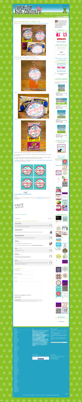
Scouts (42, 341)
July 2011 (15, 375)
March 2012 (16, 366)
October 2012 (16, 360)
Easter (33, 336)
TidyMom (17, 241)
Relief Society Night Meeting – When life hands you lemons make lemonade (58, 333)
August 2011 (16, 374)
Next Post (50, 218)
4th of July (34, 330)
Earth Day (47, 335)
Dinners (47, 334)
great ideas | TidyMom (19, 235)
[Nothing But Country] (41, 10)
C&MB (26, 23)
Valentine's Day (37, 344)
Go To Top (66, 393)
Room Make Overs (35, 341)
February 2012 (16, 367)
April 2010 (15, 385)
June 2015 (15, 335)
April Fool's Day (42, 330)
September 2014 (16, 340)
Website (15, 277)
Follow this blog (41, 358)
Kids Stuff (34, 340)
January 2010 (16, 388)
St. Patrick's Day (37, 342)
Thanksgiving (41, 343)
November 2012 (16, 359)
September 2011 (16, 373)
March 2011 (16, 379)
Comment (15, 281)
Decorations (36, 334)
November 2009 (16, 390)
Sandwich (39, 341)
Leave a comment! (23, 214)
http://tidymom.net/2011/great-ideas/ (37, 245)
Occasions (41, 16)
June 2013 (15, 352)
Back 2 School (46, 330)
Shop (55, 16)
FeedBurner (63, 54)
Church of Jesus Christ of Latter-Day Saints (57, 356)
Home (15, 16)
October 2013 (16, 348)
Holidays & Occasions (34, 18)
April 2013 (15, 354)
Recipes (45, 16)
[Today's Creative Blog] (58, 221)
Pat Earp (16, 253)
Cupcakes (34, 333)
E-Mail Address (18, 273)
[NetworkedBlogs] (41, 357)
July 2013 (15, 351)
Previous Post (17, 218)
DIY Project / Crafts (24, 18)
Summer (41, 342)
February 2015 (16, 338)
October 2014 (16, 339)
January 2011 (16, 380)
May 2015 (15, 336)
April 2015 (15, 337)
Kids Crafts (45, 339)
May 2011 (15, 377)
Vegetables (42, 344)
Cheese (34, 332)
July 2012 (15, 362)
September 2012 (16, 361)
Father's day (29, 18)
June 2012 (15, 363)
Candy (43, 331)
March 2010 (16, 386)
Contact (18, 16)
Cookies (45, 332)
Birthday (34, 331)
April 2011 (15, 378)
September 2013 (16, 349)
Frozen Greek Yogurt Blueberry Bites (60, 337)
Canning (46, 331)
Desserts (42, 334)
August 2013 (16, 350)
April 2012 (15, 365)
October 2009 (16, 391)
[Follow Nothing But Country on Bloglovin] (61, 42)
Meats (38, 340)
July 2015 (15, 334)
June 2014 (15, 342)
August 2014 (16, 341)
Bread (38, 331)
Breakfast (40, 331)
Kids (41, 339)
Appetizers (37, 330)
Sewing (44, 341)
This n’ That (51, 16)
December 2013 (16, 347)
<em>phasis (23, 295)
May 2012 (15, 364)
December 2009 (16, 389)
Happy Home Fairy (19, 229)
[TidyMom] (65, 164)
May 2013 (15, 353)
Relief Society (47, 340)
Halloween (34, 338)
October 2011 (16, 372)
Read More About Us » (58, 27)
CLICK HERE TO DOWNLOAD (22, 194)
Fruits (41, 336)
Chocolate (37, 332)
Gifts (43, 336)
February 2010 (16, 387)
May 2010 (15, 384)
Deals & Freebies (25, 16)
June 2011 (15, 376)
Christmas (41, 332)
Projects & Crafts (34, 16)
